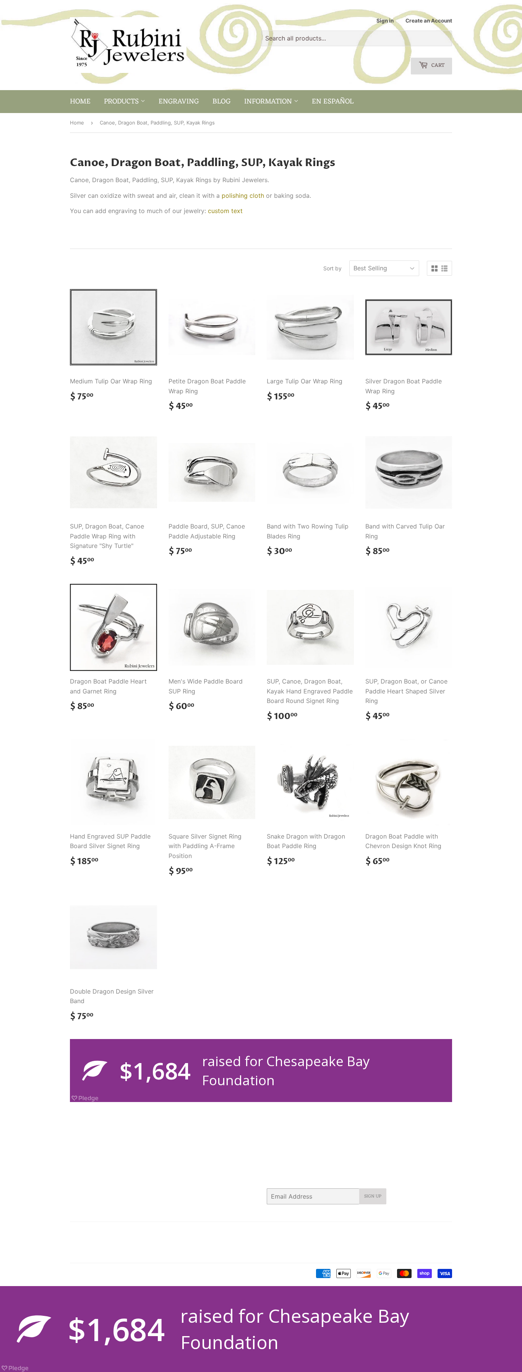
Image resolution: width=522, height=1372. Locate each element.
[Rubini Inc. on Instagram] (417, 1232)
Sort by (332, 268)
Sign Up (372, 1196)
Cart (437, 65)
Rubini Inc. (102, 1274)
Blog (221, 101)
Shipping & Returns (92, 1252)
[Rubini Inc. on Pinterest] (387, 1232)
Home (80, 101)
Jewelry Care (85, 1242)
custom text (225, 211)
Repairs (173, 1242)
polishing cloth (243, 195)
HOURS (167, 1233)
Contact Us (137, 1233)
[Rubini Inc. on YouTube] (444, 1232)
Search (78, 1233)
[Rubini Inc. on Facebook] (374, 1232)
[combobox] (356, 38)
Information (269, 101)
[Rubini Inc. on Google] (402, 1232)
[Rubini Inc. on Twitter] (360, 1232)
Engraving (179, 101)
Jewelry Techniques (133, 1242)
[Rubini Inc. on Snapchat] (430, 1232)
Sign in (385, 21)
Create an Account (428, 21)
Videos (131, 1252)
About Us (105, 1233)
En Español (332, 101)
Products (122, 101)
